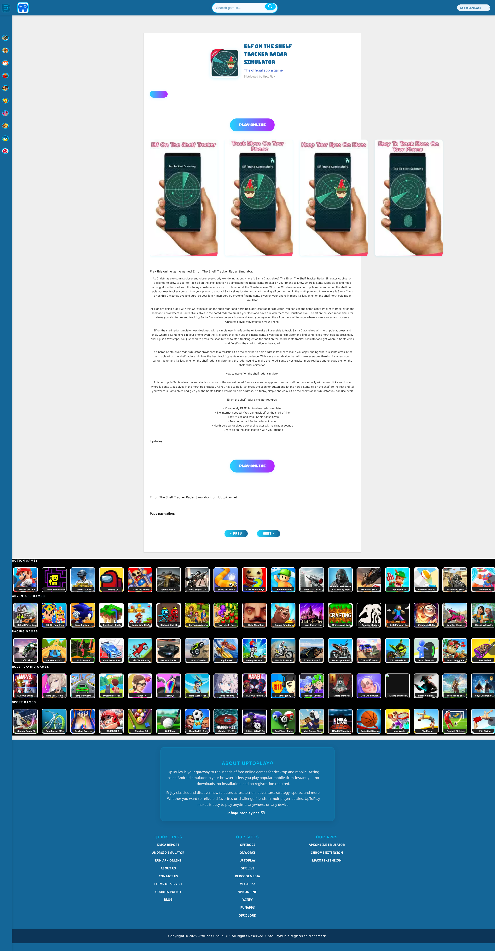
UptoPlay (248, 860)
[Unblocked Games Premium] (5, 151)
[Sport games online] (5, 113)
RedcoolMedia (247, 876)
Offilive (247, 868)
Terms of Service (168, 884)
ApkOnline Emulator (327, 845)
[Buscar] (270, 6)
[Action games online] (5, 38)
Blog (168, 900)
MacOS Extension (327, 860)
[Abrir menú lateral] (6, 8)
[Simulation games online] (5, 101)
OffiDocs (247, 845)
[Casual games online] (5, 76)
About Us (168, 868)
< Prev (236, 533)
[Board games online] (5, 63)
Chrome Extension (327, 853)
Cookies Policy (168, 892)
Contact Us (168, 876)
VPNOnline (247, 892)
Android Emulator (168, 853)
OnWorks (248, 853)
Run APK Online (168, 860)
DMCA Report (168, 845)
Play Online (252, 124)
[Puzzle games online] (5, 88)
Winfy (247, 900)
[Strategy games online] (5, 126)
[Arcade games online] (5, 50)
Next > (269, 533)
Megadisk (248, 884)
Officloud (247, 915)
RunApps (247, 907)
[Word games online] (5, 138)
